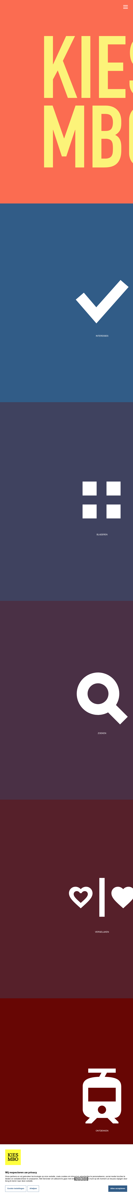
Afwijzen (33, 1189)
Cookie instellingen (15, 1189)
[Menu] (125, 7)
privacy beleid (81, 1179)
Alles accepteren (117, 1189)
